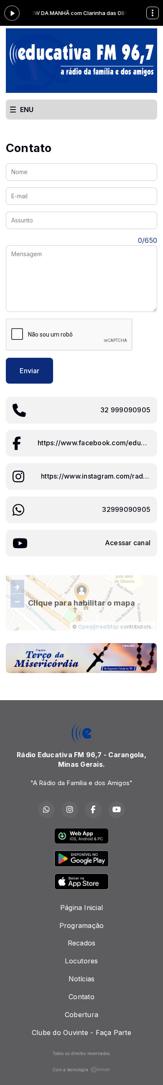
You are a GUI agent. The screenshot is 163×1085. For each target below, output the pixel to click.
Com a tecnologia (70, 1069)
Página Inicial (81, 907)
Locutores (81, 961)
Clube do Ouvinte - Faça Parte (81, 1032)
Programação (81, 925)
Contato (81, 997)
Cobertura (81, 1014)
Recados (82, 943)
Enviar (29, 371)
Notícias (82, 979)
